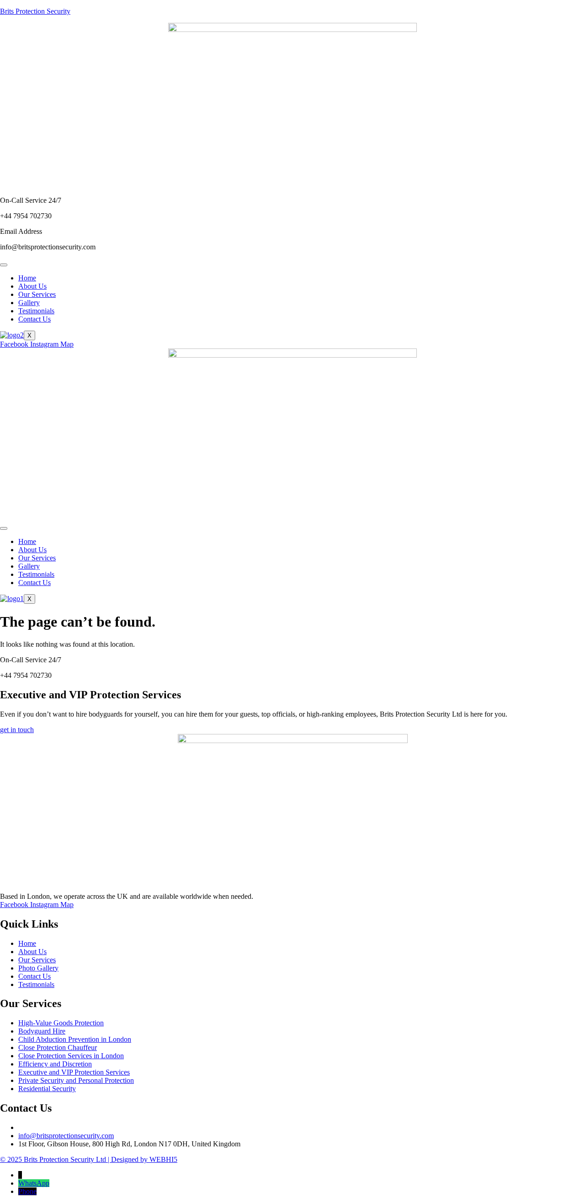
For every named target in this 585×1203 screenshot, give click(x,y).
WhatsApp (33, 1183)
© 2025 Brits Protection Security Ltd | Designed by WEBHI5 (88, 1159)
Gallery (29, 302)
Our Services (37, 294)
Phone (27, 1191)
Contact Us (34, 319)
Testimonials (36, 311)
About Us (32, 286)
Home (27, 278)
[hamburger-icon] (3, 265)
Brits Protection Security (35, 11)
